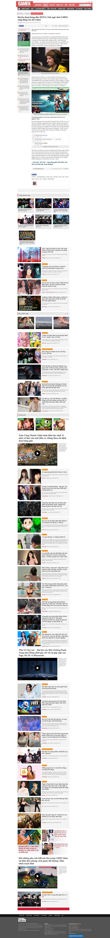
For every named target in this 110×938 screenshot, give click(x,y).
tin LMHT (56, 176)
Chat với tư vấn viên (76, 936)
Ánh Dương (44, 776)
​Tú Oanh (44, 696)
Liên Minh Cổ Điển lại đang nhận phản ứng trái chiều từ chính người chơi (27, 243)
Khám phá (56, 292)
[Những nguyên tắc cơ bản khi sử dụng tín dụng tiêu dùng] (29, 772)
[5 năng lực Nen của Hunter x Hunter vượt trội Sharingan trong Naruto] (29, 270)
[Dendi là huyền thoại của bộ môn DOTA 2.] (50, 59)
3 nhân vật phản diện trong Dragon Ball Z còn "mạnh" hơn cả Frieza (54, 336)
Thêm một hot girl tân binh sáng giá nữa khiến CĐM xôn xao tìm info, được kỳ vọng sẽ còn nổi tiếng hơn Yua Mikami (55, 735)
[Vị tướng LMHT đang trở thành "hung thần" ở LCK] (61, 219)
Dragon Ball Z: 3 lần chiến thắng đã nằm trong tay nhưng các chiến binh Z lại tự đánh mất (28, 849)
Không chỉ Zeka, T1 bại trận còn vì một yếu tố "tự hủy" (24, 56)
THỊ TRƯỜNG (36, 915)
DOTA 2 (64, 42)
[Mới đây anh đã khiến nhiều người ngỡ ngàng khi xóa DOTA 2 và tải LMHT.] (50, 100)
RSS (62, 915)
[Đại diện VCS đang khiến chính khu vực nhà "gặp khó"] (26, 219)
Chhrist (43, 393)
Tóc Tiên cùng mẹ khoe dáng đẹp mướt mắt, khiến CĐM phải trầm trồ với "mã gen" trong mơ (54, 585)
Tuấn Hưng (44, 306)
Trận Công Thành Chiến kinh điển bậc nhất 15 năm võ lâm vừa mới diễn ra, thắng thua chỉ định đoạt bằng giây (42, 438)
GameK (21, 13)
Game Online (50, 306)
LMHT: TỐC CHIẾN (51, 8)
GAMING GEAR (61, 8)
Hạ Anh (43, 795)
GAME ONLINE (70, 8)
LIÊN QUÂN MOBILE (40, 8)
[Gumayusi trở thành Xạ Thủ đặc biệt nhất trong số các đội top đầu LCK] (61, 203)
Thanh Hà (44, 546)
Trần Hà (44, 562)
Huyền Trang (45, 646)
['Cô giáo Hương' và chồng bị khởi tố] (29, 541)
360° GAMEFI (87, 8)
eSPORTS (45, 5)
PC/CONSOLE (79, 8)
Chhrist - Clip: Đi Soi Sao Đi (48, 292)
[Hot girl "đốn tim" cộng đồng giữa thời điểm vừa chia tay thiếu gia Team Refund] (24, 36)
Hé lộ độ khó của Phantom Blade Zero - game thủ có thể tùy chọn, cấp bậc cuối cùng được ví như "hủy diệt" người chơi (55, 367)
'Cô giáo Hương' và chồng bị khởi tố (53, 537)
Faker (54, 123)
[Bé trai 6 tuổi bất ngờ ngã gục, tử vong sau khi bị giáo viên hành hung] (29, 723)
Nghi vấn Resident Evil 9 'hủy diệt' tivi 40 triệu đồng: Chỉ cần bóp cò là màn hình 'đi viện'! (24, 87)
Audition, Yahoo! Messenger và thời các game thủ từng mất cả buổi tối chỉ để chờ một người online (54, 298)
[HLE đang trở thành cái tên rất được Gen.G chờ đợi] (24, 67)
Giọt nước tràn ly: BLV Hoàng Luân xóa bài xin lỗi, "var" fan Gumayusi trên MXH (24, 94)
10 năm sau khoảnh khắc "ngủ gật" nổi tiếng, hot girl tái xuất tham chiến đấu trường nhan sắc (54, 488)
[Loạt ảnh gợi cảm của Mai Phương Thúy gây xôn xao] (29, 804)
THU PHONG (45, 611)
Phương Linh (45, 728)
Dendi (36, 42)
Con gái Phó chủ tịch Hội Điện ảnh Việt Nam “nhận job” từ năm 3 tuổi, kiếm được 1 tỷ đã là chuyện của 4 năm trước (54, 554)
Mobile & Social (49, 258)
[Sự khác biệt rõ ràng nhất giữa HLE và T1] (43, 219)
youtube (89, 2)
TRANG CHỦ (21, 915)
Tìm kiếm (90, 5)
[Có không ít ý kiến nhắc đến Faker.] (50, 139)
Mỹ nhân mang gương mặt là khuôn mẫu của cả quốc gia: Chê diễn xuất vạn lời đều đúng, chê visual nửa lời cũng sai (55, 603)
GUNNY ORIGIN (25, 8)
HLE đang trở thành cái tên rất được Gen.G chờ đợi (23, 73)
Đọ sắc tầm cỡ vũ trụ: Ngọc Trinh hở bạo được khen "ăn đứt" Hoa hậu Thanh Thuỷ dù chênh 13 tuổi (55, 284)
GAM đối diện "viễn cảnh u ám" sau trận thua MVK (43, 210)
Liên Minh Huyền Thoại (37, 13)
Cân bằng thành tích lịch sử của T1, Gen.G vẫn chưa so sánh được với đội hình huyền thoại (24, 50)
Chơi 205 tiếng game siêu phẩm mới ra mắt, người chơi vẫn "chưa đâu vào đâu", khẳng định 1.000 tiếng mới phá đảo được (24, 80)
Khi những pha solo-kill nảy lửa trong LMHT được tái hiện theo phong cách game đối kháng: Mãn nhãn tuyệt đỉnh (43, 861)
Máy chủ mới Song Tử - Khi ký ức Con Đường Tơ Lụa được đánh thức (54, 815)
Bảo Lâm (44, 274)
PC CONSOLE (44, 915)
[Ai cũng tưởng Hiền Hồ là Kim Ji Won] (29, 476)
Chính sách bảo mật (72, 933)
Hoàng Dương (45, 410)
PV (42, 806)
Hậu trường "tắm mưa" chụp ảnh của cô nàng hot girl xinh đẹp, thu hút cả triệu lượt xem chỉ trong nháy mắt (55, 569)
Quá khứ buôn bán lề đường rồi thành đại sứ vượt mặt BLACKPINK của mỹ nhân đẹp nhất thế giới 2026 (54, 385)
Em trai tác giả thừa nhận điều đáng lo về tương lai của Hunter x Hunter (54, 521)
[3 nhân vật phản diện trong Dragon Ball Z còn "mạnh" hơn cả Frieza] (29, 339)
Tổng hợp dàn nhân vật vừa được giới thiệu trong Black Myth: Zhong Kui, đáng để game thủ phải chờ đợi (54, 504)
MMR (60, 176)
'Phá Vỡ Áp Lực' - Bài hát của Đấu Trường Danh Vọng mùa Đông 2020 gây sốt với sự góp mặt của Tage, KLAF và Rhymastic (42, 653)
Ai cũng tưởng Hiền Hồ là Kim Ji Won (54, 472)
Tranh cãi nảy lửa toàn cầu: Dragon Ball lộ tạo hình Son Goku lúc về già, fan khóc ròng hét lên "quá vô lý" (24, 109)
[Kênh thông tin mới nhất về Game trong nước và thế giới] (24, 4)
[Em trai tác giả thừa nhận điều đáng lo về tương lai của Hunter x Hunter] (29, 525)
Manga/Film (49, 274)
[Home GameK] (19, 8)
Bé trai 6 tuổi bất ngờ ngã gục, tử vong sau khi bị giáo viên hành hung (54, 720)
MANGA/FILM (59, 5)
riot (51, 176)
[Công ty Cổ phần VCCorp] (22, 919)
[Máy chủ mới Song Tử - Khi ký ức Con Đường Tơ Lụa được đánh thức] (29, 820)
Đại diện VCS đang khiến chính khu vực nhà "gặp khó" (25, 226)
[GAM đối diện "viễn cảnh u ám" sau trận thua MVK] (43, 203)
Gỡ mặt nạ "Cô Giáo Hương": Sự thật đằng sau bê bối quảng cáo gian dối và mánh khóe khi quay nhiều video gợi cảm (54, 401)
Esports (27, 13)
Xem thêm (43, 908)
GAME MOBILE (38, 5)
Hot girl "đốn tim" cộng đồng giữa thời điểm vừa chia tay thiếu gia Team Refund (23, 43)
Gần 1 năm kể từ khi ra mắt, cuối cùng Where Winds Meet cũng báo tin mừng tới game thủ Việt (54, 250)
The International (41, 176)
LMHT (32, 8)
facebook (86, 2)
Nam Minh (44, 359)
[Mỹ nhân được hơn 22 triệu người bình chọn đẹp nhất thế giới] (29, 691)
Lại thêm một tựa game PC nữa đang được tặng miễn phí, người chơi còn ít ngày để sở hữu (54, 702)
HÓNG (66, 5)
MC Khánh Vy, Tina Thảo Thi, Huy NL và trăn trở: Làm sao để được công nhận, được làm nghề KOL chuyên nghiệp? (55, 636)
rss (91, 2)
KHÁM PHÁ (52, 5)
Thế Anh (43, 258)
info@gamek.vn (50, 930)
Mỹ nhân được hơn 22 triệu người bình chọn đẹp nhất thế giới (54, 687)
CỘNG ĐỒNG (72, 5)
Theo (50, 168)
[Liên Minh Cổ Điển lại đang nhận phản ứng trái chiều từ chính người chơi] (27, 235)
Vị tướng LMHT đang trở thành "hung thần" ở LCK (60, 226)
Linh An (43, 478)
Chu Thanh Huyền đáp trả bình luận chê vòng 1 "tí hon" (61, 845)
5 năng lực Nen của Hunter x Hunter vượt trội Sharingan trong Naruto (53, 267)
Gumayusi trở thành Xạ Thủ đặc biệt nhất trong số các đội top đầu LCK (61, 210)
